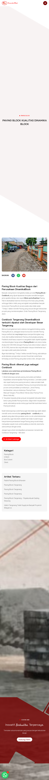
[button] (13, 275)
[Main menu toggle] (45, 3)
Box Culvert (8, 459)
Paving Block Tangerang (37, 311)
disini (23, 433)
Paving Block (8, 454)
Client (6, 462)
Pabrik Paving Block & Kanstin (14, 480)
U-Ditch (6, 457)
